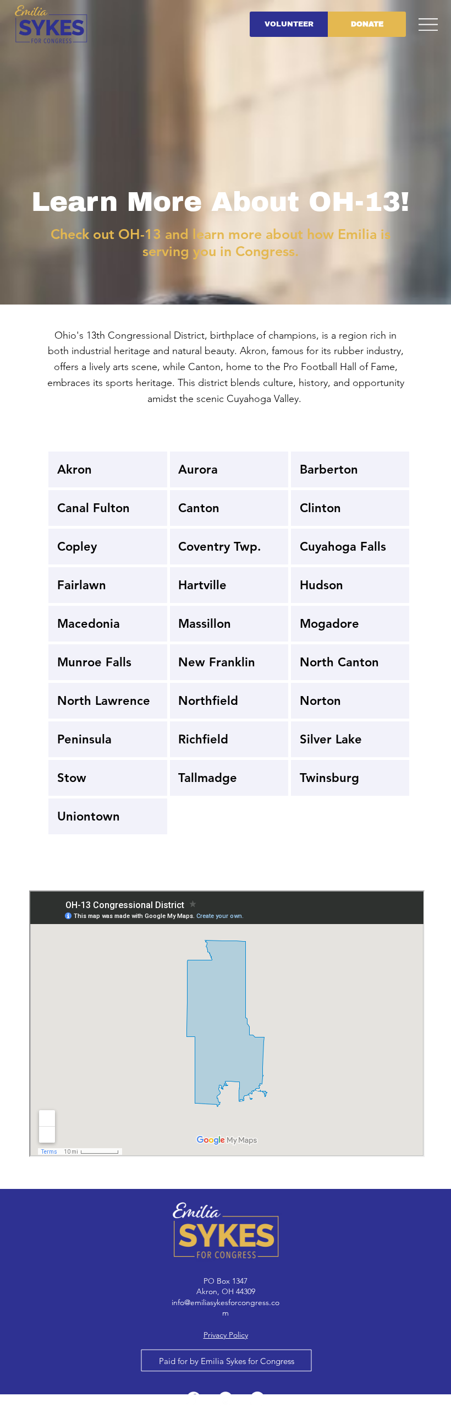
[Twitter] (225, 1399)
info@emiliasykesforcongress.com (225, 1307)
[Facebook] (193, 1399)
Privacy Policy (226, 1335)
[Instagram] (257, 1399)
